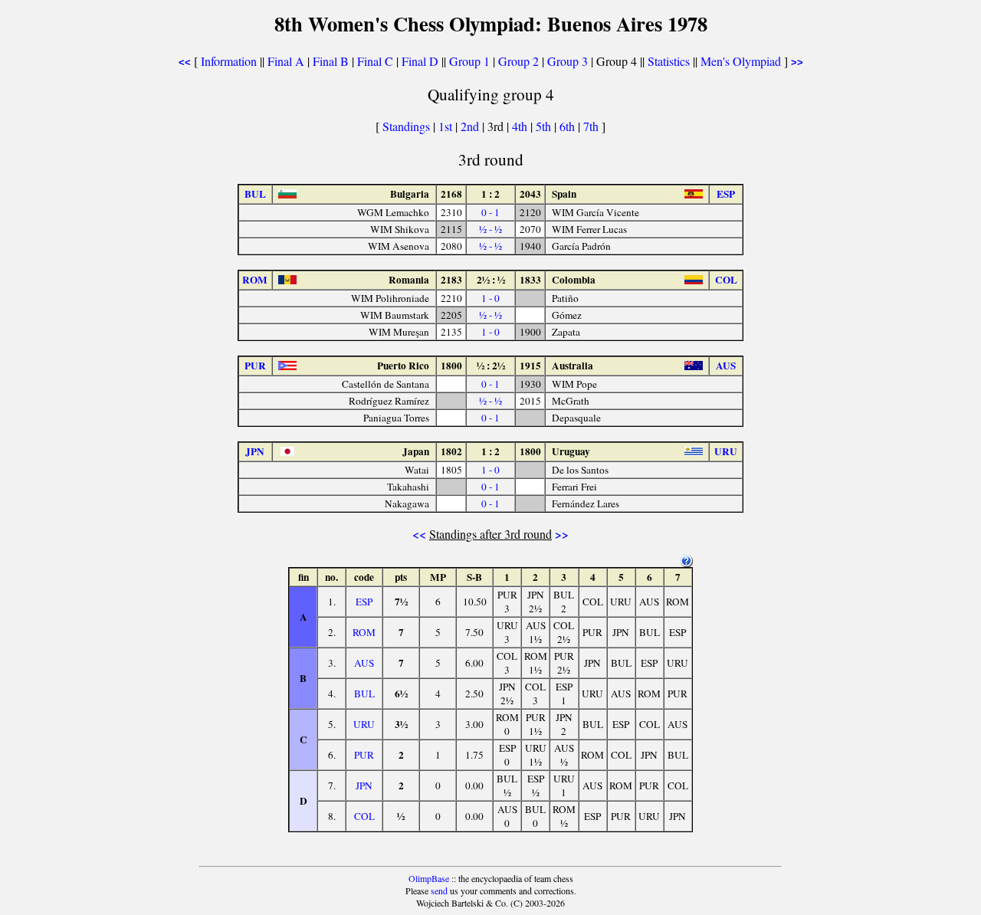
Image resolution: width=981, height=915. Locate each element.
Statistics (669, 61)
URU (364, 724)
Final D (420, 61)
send (439, 890)
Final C (375, 61)
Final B (331, 61)
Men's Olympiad (740, 61)
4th (521, 126)
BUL (364, 693)
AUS (364, 663)
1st (446, 126)
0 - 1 (490, 212)
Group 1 (469, 61)
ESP (364, 601)
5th (545, 126)
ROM (364, 632)
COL (364, 816)
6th (568, 126)
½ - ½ (490, 229)
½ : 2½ (491, 365)
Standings (406, 126)
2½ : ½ (491, 279)
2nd (471, 126)
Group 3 (567, 61)
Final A (285, 61)
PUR (364, 755)
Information (229, 61)
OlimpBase (428, 878)
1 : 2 (490, 194)
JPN (364, 785)
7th (592, 126)
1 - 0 (490, 298)
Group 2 (518, 61)
